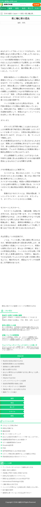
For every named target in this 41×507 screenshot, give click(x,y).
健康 (10, 8)
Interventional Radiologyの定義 (13, 481)
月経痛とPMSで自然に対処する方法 (15, 473)
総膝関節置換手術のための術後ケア (15, 439)
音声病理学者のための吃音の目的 (14, 451)
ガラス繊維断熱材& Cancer (12, 442)
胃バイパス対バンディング (12, 434)
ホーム (3, 8)
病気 (17, 8)
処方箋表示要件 (8, 490)
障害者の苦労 (7, 375)
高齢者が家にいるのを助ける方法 (14, 389)
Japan (15, 13)
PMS (4, 448)
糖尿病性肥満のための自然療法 (13, 364)
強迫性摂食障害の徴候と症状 (13, 383)
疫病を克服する (8, 428)
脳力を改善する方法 (10, 369)
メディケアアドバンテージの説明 (14, 381)
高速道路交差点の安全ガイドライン (15, 456)
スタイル (37, 8)
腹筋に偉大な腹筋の (9, 470)
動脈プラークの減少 (10, 392)
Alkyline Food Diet (9, 378)
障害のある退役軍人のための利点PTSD (16, 478)
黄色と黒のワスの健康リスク (12, 306)
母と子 (30, 8)
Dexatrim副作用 (8, 445)
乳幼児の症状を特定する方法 (13, 361)
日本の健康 (8, 13)
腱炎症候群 (6, 431)
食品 (23, 8)
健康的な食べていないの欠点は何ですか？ (17, 493)
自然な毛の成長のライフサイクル (14, 476)
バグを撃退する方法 (29, 306)
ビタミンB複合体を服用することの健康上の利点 (19, 454)
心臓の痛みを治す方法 (10, 484)
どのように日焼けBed (10, 425)
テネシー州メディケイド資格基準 (14, 386)
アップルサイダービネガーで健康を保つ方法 (18, 467)
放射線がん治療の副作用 (11, 366)
